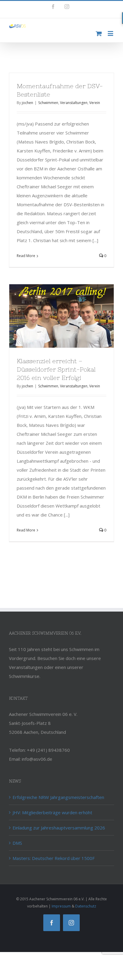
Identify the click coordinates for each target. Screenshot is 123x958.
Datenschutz (85, 906)
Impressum (61, 906)
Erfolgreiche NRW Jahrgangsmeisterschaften (58, 797)
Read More (26, 255)
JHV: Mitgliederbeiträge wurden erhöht (52, 812)
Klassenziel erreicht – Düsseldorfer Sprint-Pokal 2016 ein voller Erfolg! (56, 369)
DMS (17, 843)
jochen (27, 102)
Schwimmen (48, 102)
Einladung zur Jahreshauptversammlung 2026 (59, 828)
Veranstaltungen (73, 102)
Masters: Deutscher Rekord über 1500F (54, 858)
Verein (94, 102)
